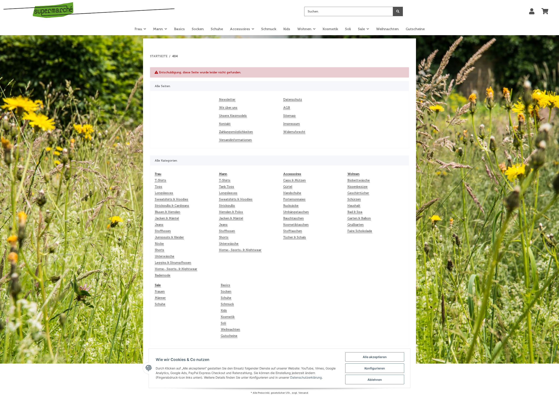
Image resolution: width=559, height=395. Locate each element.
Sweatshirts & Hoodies (171, 199)
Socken (226, 291)
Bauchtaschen (293, 218)
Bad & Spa (354, 212)
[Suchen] (398, 11)
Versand (303, 392)
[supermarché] (88, 11)
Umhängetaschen (296, 212)
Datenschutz (292, 99)
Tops (158, 186)
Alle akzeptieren (375, 357)
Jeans (159, 224)
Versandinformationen (235, 140)
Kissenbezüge (357, 186)
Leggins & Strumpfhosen (173, 262)
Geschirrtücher (358, 193)
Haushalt (353, 205)
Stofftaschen (292, 231)
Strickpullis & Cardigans (172, 205)
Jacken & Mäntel (167, 218)
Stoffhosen (163, 231)
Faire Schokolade (359, 231)
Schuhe (160, 304)
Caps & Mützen (294, 180)
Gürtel (287, 186)
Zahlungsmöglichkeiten (236, 132)
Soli (223, 323)
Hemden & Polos (231, 212)
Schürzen (354, 199)
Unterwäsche (164, 256)
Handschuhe (292, 193)
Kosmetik (228, 317)
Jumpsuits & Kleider (169, 237)
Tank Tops (226, 186)
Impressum (291, 124)
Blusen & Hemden (167, 212)
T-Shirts (160, 180)
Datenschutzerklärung (306, 377)
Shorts (159, 250)
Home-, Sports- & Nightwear (176, 269)
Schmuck (227, 304)
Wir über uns (228, 107)
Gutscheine (229, 336)
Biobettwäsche (358, 180)
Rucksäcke (290, 205)
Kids (224, 310)
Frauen (160, 291)
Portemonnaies (294, 199)
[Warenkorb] (547, 11)
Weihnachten (230, 329)
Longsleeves (164, 193)
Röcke (159, 243)
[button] (532, 11)
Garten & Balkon (359, 218)
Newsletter (227, 99)
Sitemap (289, 115)
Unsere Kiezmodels (233, 115)
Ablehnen (374, 379)
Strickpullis (227, 205)
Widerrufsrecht (294, 132)
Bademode (162, 275)
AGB (286, 107)
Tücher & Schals (294, 237)
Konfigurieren (374, 368)
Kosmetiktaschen (296, 224)
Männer (160, 298)
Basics (225, 285)
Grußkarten (355, 224)
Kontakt (225, 124)
